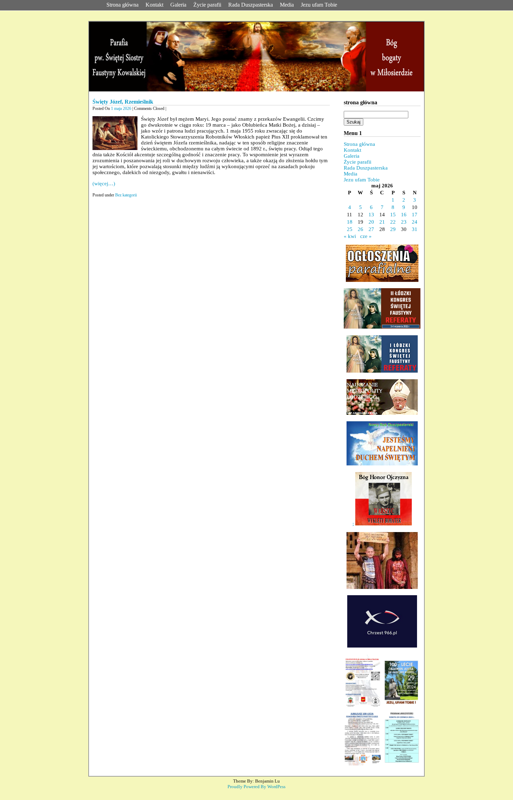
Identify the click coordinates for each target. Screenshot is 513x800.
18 (349, 222)
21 (382, 222)
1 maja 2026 (121, 108)
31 (414, 229)
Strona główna (122, 5)
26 (360, 229)
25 (349, 229)
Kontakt (154, 5)
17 (414, 214)
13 (371, 214)
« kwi (350, 236)
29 (393, 229)
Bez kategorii (126, 195)
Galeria (178, 5)
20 (371, 222)
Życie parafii (207, 5)
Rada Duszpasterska (250, 5)
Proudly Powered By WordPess (256, 786)
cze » (366, 236)
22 (393, 222)
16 (404, 214)
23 (404, 222)
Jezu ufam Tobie (319, 5)
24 (414, 222)
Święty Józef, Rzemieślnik (122, 102)
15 (393, 214)
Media (287, 5)
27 (371, 229)
